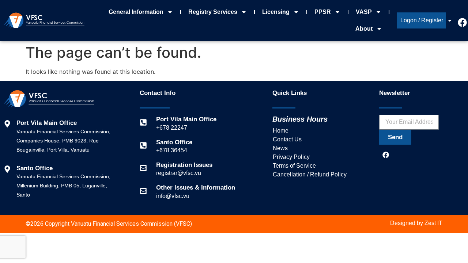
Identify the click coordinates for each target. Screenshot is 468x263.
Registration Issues (184, 164)
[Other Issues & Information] (143, 191)
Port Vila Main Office (186, 119)
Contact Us (287, 139)
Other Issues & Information (195, 187)
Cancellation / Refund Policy (310, 174)
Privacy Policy (291, 157)
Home (280, 130)
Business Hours (300, 119)
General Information (136, 12)
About (364, 29)
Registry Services (212, 12)
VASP (364, 12)
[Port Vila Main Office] (143, 122)
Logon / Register (421, 20)
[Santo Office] (143, 145)
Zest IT (433, 223)
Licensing (276, 12)
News (280, 148)
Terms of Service (294, 166)
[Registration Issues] (143, 168)
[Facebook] (385, 154)
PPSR (322, 12)
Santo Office (174, 142)
